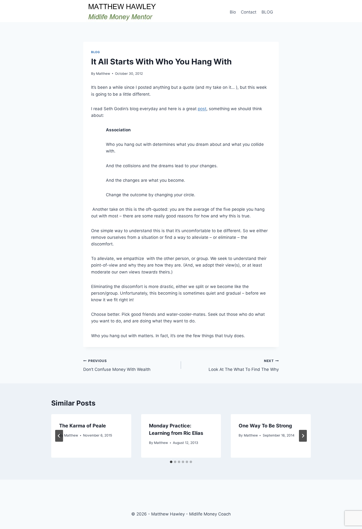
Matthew (103, 74)
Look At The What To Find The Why (244, 365)
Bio (233, 12)
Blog (95, 52)
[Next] (303, 436)
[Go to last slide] (59, 436)
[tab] (171, 462)
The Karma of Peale (82, 426)
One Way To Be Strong (265, 426)
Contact (248, 12)
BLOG (267, 12)
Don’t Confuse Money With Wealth (116, 365)
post (202, 108)
